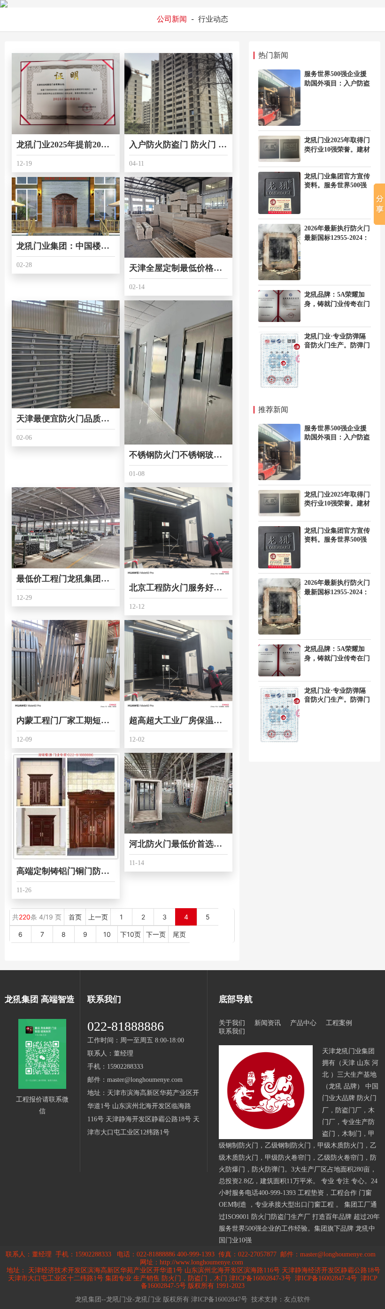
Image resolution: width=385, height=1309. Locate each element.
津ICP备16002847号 (219, 1299)
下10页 (130, 934)
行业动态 (213, 19)
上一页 (98, 917)
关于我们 (232, 1022)
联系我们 (232, 1031)
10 (107, 934)
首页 (75, 917)
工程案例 (339, 1022)
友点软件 (297, 1299)
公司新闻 (172, 19)
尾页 (179, 934)
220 (25, 917)
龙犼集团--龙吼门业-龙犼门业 (118, 1299)
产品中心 (303, 1022)
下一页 (156, 934)
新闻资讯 (267, 1022)
